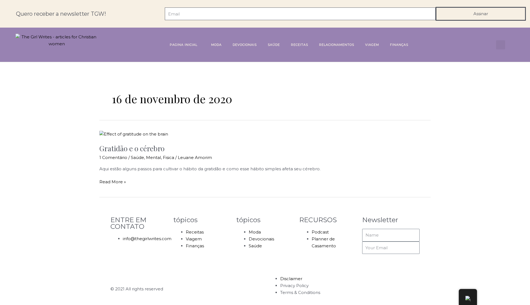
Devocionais (245, 45)
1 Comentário (113, 157)
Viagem (372, 45)
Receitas (299, 45)
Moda (216, 45)
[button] (500, 44)
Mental (153, 157)
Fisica (168, 157)
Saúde (274, 45)
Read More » (112, 181)
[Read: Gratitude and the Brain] (133, 134)
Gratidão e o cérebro (132, 148)
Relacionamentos (336, 45)
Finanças (399, 45)
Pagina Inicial (183, 45)
